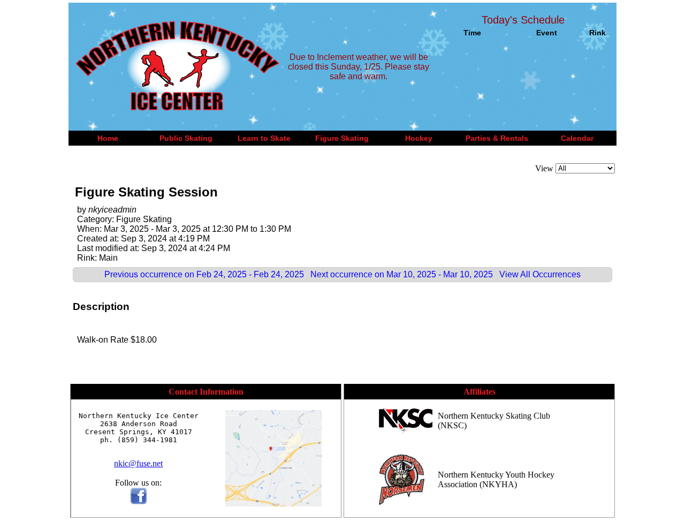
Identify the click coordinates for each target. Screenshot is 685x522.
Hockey (418, 138)
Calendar (577, 138)
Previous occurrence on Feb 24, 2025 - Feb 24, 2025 (204, 274)
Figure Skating (342, 138)
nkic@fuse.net (138, 463)
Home (107, 138)
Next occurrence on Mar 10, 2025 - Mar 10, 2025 (401, 274)
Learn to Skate (264, 138)
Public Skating (185, 138)
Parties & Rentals (497, 138)
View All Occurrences (540, 274)
